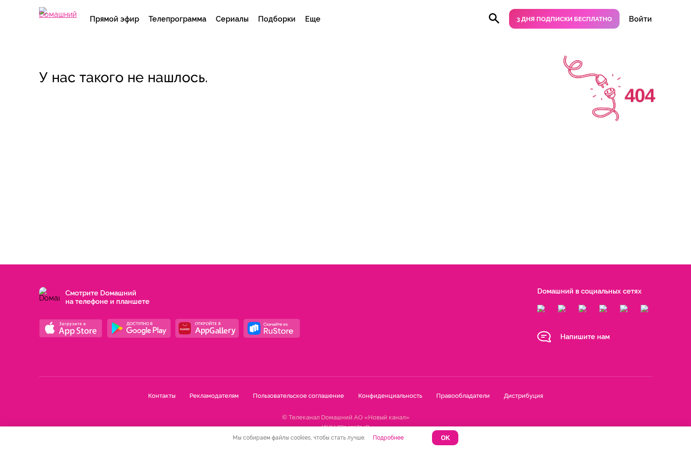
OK (445, 437)
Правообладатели (463, 395)
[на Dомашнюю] (58, 14)
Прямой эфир (114, 19)
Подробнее (388, 438)
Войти (640, 19)
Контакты (161, 395)
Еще (313, 19)
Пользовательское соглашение (298, 395)
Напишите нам (585, 337)
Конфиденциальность (390, 395)
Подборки (277, 19)
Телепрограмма (177, 19)
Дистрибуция (523, 395)
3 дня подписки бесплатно (564, 19)
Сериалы (232, 19)
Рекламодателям (214, 395)
